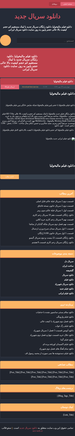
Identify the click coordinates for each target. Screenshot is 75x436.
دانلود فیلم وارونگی (65, 317)
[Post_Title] (68, 372)
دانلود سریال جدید (28, 428)
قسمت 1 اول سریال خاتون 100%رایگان (56, 233)
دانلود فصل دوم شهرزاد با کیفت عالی (57, 321)
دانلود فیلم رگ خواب (64, 326)
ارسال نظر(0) (10, 87)
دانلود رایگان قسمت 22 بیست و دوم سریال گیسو (51, 238)
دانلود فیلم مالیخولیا (63, 81)
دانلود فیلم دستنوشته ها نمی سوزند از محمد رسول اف (49, 353)
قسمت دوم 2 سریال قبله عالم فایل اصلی (55, 201)
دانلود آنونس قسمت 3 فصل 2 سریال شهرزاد (53, 330)
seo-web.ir (38, 430)
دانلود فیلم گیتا (67, 339)
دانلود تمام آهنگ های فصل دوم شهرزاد (56, 348)
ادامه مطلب (9, 177)
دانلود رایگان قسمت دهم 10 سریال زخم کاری (53, 215)
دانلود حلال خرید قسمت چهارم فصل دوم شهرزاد (52, 335)
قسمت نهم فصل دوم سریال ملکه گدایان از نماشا (51, 224)
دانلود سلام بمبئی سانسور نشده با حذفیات (55, 312)
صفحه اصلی (67, 4)
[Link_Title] (68, 415)
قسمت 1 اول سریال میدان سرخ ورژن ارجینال (52, 228)
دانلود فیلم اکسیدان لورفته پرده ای (58, 344)
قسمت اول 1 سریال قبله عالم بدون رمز (55, 210)
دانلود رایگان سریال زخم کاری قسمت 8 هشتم (53, 242)
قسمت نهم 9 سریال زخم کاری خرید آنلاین (55, 219)
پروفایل (54, 4)
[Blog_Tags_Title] (66, 396)
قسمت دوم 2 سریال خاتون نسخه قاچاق (56, 206)
